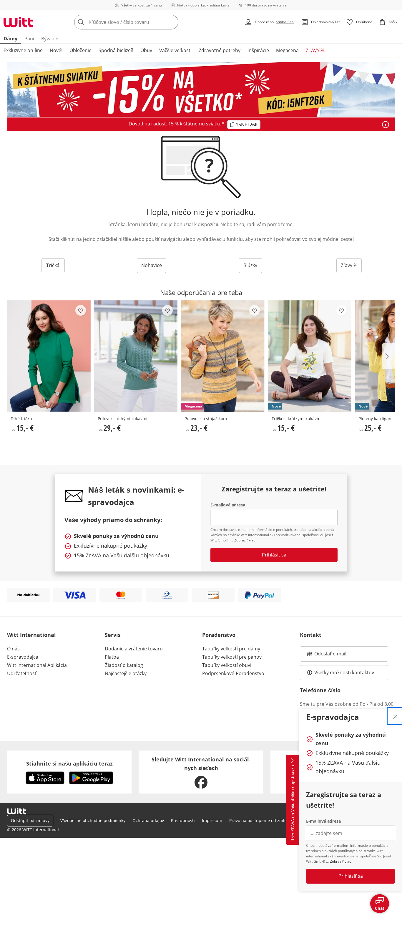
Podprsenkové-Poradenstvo (233, 673)
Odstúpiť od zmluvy (30, 820)
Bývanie (49, 38)
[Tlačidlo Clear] (172, 22)
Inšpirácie (258, 50)
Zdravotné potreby (219, 50)
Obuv (146, 50)
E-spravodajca (22, 657)
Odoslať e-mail (336, 655)
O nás (13, 648)
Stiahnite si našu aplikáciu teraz (69, 763)
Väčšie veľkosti (175, 50)
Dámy (10, 38)
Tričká (52, 265)
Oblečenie (80, 50)
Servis (113, 634)
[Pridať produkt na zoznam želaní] (80, 310)
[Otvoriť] (385, 124)
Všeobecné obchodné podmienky (92, 820)
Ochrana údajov (148, 820)
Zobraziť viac (340, 861)
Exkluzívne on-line (23, 50)
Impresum (212, 820)
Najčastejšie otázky (126, 673)
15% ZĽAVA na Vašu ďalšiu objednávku (292, 803)
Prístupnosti (183, 820)
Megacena (287, 50)
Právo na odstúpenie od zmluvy (260, 820)
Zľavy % (349, 265)
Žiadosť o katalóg (124, 665)
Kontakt (310, 634)
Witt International (31, 634)
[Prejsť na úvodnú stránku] (18, 22)
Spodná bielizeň (116, 50)
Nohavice (151, 265)
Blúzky (250, 265)
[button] (388, 356)
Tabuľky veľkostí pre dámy (231, 648)
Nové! (56, 50)
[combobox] (139, 22)
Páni (29, 38)
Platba (112, 657)
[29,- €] (136, 356)
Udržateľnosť (21, 673)
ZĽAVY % (315, 50)
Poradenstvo (218, 634)
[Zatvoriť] (395, 716)
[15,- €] (49, 356)
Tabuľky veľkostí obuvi (226, 665)
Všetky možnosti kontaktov (344, 672)
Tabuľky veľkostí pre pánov (232, 657)
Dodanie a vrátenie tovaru (134, 648)
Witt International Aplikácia (37, 665)
